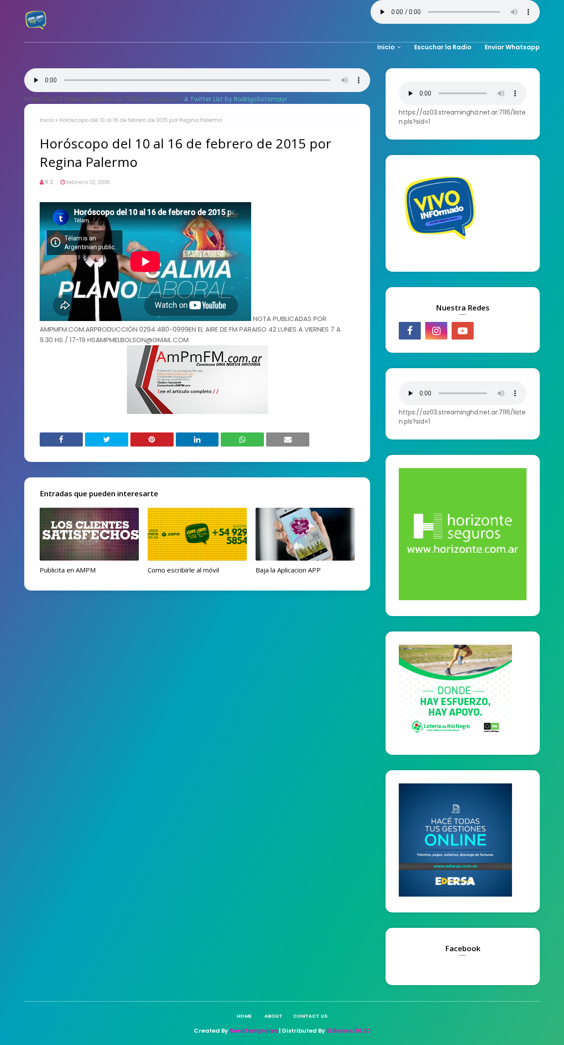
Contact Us (310, 1015)
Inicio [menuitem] (386, 47)
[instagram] (436, 331)
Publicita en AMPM (68, 569)
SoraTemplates (254, 1031)
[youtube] (463, 331)
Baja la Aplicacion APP (288, 569)
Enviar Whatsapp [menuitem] (512, 47)
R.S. (50, 182)
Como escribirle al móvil (183, 569)
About (273, 1015)
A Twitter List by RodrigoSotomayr (235, 99)
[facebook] (410, 331)
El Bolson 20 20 (349, 1031)
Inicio (47, 120)
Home (244, 1015)
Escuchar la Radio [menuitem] (442, 47)
